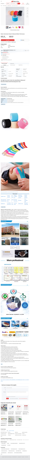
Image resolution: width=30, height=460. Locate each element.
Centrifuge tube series (3, 433)
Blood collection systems (4, 432)
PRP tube (9, 432)
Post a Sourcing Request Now (23, 398)
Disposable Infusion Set (22, 443)
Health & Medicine (5, 5)
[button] (26, 65)
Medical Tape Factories (4, 450)
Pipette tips (16, 432)
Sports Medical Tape (18, 450)
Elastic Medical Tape (3, 452)
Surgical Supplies (3, 443)
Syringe (8, 443)
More (1, 454)
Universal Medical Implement (14, 443)
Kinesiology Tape (25, 450)
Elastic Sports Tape (10, 452)
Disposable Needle (3, 445)
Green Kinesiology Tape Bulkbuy (18, 452)
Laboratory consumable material (19, 433)
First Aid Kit (8, 445)
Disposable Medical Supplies (15, 5)
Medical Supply (9, 5)
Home (1, 5)
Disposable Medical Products (11, 433)
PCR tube (23, 433)
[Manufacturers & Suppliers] (15, 1)
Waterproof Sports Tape (11, 450)
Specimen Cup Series (24, 432)
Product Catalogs (12, 430)
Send (7, 398)
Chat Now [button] (22, 40)
